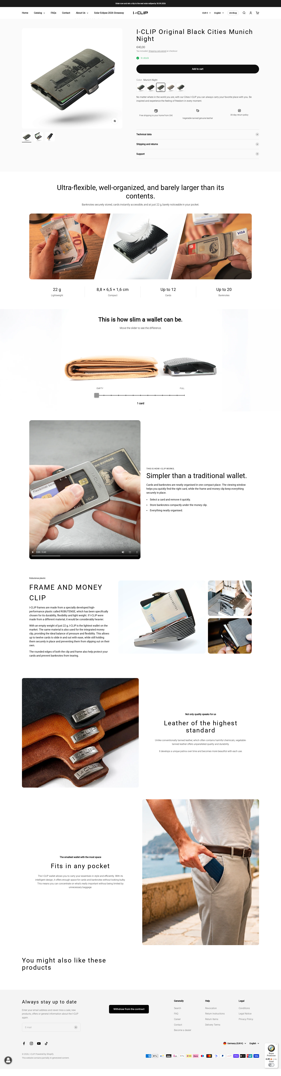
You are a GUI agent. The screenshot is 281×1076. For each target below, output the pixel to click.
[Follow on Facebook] (24, 1043)
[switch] (271, 1065)
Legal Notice (245, 1013)
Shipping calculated (157, 51)
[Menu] (276, 1045)
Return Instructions (215, 1013)
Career (177, 1019)
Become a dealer (182, 1030)
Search (177, 1008)
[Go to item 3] (50, 137)
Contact (66, 13)
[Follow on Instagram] (31, 1043)
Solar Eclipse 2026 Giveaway (109, 13)
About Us (80, 13)
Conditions (244, 1008)
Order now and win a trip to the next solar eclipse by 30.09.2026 (140, 3)
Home (25, 13)
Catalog (38, 13)
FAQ (176, 1013)
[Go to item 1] (26, 137)
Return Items (211, 1019)
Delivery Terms (212, 1024)
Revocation (211, 1008)
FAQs (53, 13)
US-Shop (233, 13)
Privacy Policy (246, 1019)
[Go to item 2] (38, 137)
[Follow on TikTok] (46, 1043)
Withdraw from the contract (128, 1009)
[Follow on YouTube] (39, 1043)
